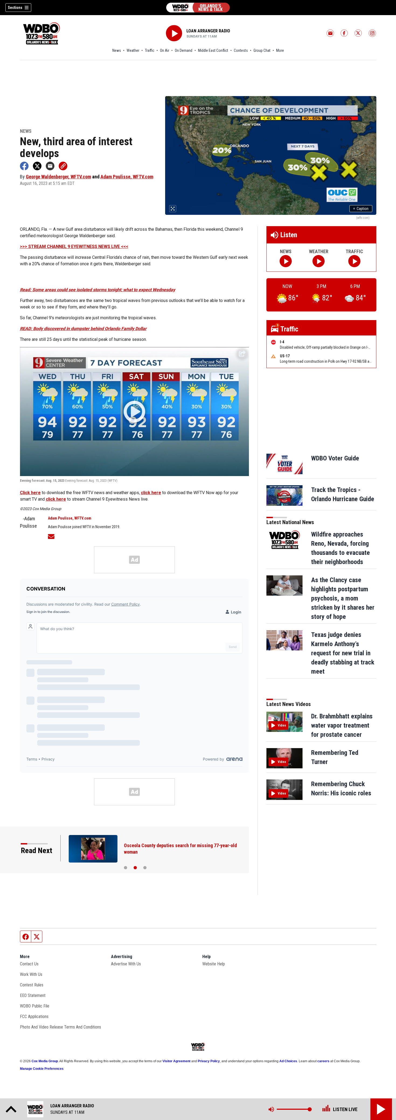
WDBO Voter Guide (335, 458)
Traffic (149, 50)
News (116, 50)
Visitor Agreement (176, 1061)
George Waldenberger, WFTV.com (58, 176)
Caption (361, 208)
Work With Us (31, 974)
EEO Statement (33, 995)
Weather (133, 50)
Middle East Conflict (213, 50)
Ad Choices (288, 1061)
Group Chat (261, 50)
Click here (30, 492)
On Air (164, 50)
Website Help (213, 963)
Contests (241, 50)
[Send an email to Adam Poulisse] (51, 535)
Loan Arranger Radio (208, 30)
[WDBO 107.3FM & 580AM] (198, 7)
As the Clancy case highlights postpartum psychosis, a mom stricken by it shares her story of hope (342, 598)
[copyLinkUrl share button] (63, 166)
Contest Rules (31, 984)
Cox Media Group (45, 1061)
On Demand (183, 50)
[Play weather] (318, 261)
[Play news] (286, 261)
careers (323, 1061)
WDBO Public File (34, 1006)
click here (151, 492)
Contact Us (29, 963)
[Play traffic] (354, 261)
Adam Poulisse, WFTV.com (126, 176)
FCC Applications (34, 1016)
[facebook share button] (24, 166)
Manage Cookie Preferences (42, 1069)
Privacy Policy (209, 1061)
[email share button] (50, 166)
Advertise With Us (126, 963)
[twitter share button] (37, 166)
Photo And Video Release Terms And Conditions (60, 1027)
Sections (15, 7)
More (280, 50)
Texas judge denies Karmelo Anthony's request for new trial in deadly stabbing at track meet (342, 653)
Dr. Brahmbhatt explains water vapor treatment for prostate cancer (342, 725)
